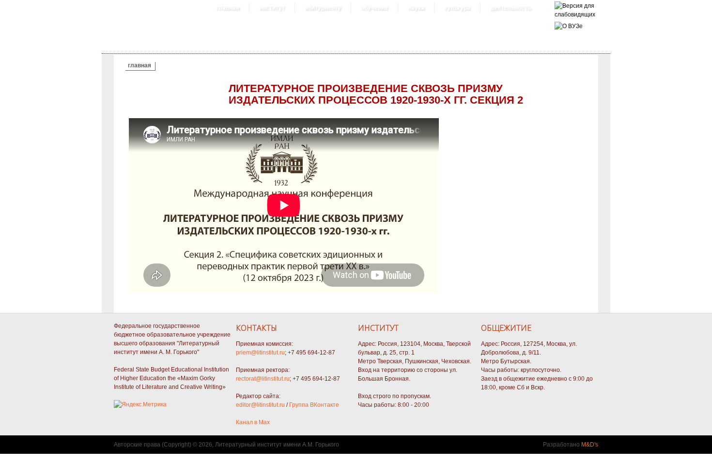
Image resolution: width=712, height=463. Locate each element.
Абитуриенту (323, 7)
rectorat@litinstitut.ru (263, 378)
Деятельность (510, 7)
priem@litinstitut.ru (260, 352)
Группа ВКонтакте (314, 404)
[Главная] (575, 14)
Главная (227, 7)
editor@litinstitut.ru (260, 404)
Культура (457, 7)
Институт (272, 7)
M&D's (589, 444)
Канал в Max (253, 422)
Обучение (374, 7)
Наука (416, 7)
